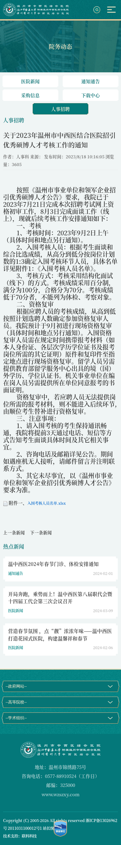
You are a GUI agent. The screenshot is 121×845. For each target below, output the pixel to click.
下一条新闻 (41, 532)
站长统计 (50, 828)
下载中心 (90, 95)
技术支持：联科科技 (20, 836)
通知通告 (90, 81)
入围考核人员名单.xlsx (46, 503)
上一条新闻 (14, 532)
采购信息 (30, 95)
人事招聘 (60, 109)
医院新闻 (30, 81)
